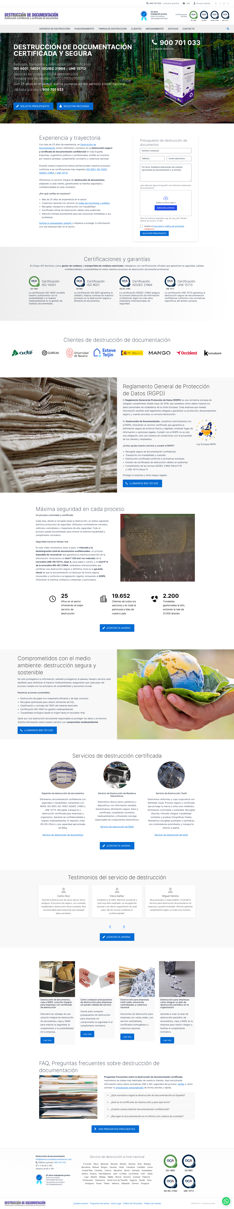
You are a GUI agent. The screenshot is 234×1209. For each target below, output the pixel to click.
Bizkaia (95, 1167)
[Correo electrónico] (228, 3)
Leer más (47, 1040)
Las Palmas (134, 1173)
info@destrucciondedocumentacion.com (54, 1159)
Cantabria (130, 1167)
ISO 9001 (90, 169)
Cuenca (108, 1170)
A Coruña (87, 1164)
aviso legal (158, 226)
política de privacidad (174, 226)
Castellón (141, 1167)
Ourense (136, 1177)
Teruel (98, 1183)
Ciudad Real (87, 1170)
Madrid (94, 1177)
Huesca (93, 1173)
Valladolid (125, 1183)
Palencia (146, 1177)
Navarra (127, 1177)
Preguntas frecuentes (99, 1203)
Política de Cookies (152, 1203)
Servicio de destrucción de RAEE (117, 826)
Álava (95, 1164)
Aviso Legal (116, 1203)
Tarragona (89, 1183)
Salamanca (100, 1180)
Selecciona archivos (166, 208)
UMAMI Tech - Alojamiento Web (203, 1203)
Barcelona (86, 1167)
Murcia (118, 1177)
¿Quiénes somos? (80, 1203)
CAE (188, 3)
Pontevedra (88, 1180)
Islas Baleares (105, 1173)
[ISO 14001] (170, 1163)
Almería (123, 1164)
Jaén (115, 1173)
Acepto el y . (164, 227)
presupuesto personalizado (130, 1087)
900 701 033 (60, 1162)
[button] (228, 29)
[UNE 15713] (189, 1183)
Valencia (115, 1183)
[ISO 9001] (189, 1163)
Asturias (131, 1164)
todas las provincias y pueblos (94, 203)
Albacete (104, 1164)
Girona (127, 1170)
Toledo (107, 1183)
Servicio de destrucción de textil (171, 834)
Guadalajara (147, 1170)
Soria (149, 1180)
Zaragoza (145, 1183)
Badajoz (147, 1164)
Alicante (114, 1164)
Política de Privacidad (132, 1203)
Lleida (149, 1173)
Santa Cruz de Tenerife (117, 1180)
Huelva (85, 1173)
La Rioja (122, 1173)
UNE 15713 (62, 173)
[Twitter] (220, 3)
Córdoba (98, 1170)
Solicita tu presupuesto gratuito (55, 223)
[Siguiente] (124, 927)
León (143, 1173)
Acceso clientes (203, 3)
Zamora (135, 1183)
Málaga (102, 1177)
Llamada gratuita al (39, 90)
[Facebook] (216, 3)
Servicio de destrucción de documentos (62, 834)
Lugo (86, 1177)
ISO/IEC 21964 (46, 173)
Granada (135, 1170)
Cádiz (121, 1167)
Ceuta (150, 1167)
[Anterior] (110, 927)
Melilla (110, 1177)
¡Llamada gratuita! (164, 3)
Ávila (140, 1164)
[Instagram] (224, 3)
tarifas (181, 1084)
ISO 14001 (102, 169)
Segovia (133, 1180)
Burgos (104, 1167)
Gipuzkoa (117, 1170)
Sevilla (142, 1180)
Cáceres (113, 1167)
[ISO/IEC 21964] (170, 1183)
